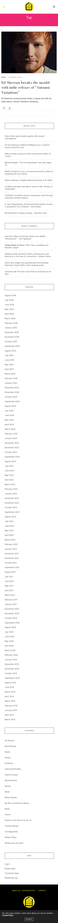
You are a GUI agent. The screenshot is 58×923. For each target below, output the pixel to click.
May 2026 (9, 309)
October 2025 (11, 341)
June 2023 (9, 470)
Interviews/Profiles (13, 769)
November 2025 (12, 337)
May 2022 (9, 530)
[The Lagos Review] (29, 7)
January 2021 (11, 604)
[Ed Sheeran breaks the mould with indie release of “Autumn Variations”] (29, 52)
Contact (42, 891)
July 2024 (9, 410)
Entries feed (10, 868)
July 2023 (9, 466)
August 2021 (10, 572)
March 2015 (10, 719)
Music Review (11, 797)
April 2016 (9, 696)
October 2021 (11, 563)
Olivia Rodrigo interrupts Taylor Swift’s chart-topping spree (26, 264)
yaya (7, 236)
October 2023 (11, 452)
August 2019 (10, 682)
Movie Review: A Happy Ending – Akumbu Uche (26, 213)
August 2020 (10, 627)
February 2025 (11, 378)
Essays (8, 757)
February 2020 (11, 655)
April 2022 (9, 535)
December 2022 (12, 498)
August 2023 (10, 461)
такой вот (9, 271)
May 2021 (9, 586)
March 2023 (10, 484)
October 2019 (11, 673)
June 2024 (9, 415)
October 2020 (11, 618)
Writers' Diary (10, 837)
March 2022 (10, 540)
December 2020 (12, 609)
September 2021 (12, 567)
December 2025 (12, 332)
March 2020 (10, 650)
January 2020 (11, 659)
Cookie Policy (7, 915)
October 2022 (11, 507)
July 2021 (9, 576)
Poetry (8, 814)
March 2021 (10, 595)
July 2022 (9, 521)
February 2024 (11, 433)
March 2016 (10, 701)
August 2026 (10, 295)
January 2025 (11, 383)
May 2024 (9, 420)
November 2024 (12, 392)
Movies (8, 786)
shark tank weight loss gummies (19, 263)
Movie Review (11, 780)
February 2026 (11, 323)
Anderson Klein (11, 254)
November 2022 (12, 503)
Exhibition (9, 763)
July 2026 (9, 300)
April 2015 (9, 715)
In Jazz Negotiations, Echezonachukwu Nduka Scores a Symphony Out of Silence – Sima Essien (29, 205)
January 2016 (11, 710)
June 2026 (9, 304)
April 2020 (9, 646)
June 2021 (9, 581)
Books (7, 752)
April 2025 (9, 369)
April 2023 (9, 480)
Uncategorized (11, 831)
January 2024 (11, 438)
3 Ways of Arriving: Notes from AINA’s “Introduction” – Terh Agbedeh (25, 237)
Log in (7, 864)
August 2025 (10, 351)
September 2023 (12, 457)
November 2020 (12, 613)
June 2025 (9, 360)
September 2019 (12, 678)
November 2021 (12, 558)
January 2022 (11, 549)
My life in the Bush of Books (17, 803)
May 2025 (9, 364)
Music (7, 792)
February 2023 (11, 489)
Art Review (9, 740)
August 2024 (10, 406)
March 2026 (10, 318)
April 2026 (9, 314)
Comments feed (12, 873)
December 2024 (12, 387)
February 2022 (11, 544)
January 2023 (11, 493)
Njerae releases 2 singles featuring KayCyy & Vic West (28, 180)
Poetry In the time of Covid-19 (18, 820)
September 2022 (12, 512)
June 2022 (9, 526)
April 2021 (9, 590)
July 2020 (9, 632)
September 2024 (12, 401)
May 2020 (9, 641)
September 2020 (12, 622)
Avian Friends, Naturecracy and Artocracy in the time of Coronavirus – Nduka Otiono (28, 255)
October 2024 (11, 397)
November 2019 (12, 669)
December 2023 (12, 443)
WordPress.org (11, 878)
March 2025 (10, 374)
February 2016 (11, 705)
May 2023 (9, 475)
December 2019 (12, 664)
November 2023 (12, 447)
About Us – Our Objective (23, 891)
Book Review (10, 746)
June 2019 (9, 687)
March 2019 (10, 692)
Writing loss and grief (14, 843)
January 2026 (11, 327)
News (3, 77)
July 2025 (9, 355)
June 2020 (9, 636)
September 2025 (12, 346)
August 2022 (10, 516)
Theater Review (11, 826)
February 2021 (11, 599)
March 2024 (10, 429)
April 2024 (9, 424)
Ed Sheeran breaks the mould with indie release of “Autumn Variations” (25, 87)
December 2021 (12, 553)
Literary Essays (11, 774)
